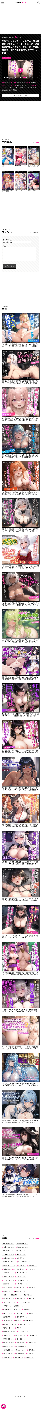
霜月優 (32, 1350)
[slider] (10, 78)
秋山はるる (8, 1258)
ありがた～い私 (10, 1324)
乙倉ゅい (21, 1276)
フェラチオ (10, 87)
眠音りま (28, 1321)
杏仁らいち (8, 1328)
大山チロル (8, 1254)
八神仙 (30, 1354)
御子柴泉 (8, 1251)
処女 (34, 87)
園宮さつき (22, 1317)
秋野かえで (22, 1243)
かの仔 (7, 1306)
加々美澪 (20, 1354)
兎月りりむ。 (9, 1302)
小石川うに (23, 1332)
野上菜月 (7, 1291)
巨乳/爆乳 (5, 90)
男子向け (19, 37)
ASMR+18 (23, 1396)
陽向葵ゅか (8, 1243)
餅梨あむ (21, 1254)
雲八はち (7, 1287)
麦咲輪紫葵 (8, 1317)
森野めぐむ (8, 1339)
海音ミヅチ (8, 1276)
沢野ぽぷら (22, 1284)
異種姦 (15, 90)
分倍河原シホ (24, 1262)
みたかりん (21, 1350)
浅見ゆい (21, 1328)
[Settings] (29, 77)
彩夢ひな (7, 1357)
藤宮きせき (8, 1343)
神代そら (7, 1313)
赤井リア (30, 1357)
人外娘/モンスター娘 (26, 87)
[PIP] (33, 77)
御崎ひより (20, 1291)
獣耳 (10, 90)
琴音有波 (21, 1298)
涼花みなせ (22, 1247)
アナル (4, 87)
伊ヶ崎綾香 (19, 1269)
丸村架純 (33, 83)
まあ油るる (8, 1350)
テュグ (9, 85)
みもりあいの (9, 1265)
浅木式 (31, 1269)
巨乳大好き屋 (21, 83)
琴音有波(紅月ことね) (11, 1309)
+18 (20, 2)
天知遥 (22, 1265)
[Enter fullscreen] (36, 77)
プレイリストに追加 (22, 95)
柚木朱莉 (28, 1309)
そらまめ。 (8, 1280)
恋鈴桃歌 (33, 1265)
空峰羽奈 (19, 1357)
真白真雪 (7, 1321)
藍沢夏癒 (18, 1306)
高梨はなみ (8, 1284)
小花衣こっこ (24, 1302)
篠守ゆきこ (20, 1287)
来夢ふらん (29, 1295)
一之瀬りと (8, 1298)
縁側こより (25, 1324)
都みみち (33, 1313)
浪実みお (7, 1335)
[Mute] (20, 77)
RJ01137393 (7, 58)
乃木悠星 (21, 1339)
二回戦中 (33, 1335)
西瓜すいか (22, 1273)
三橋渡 (32, 1287)
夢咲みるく (8, 1354)
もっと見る (32, 142)
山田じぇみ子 (9, 1262)
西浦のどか (8, 1346)
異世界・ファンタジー (23, 85)
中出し (17, 87)
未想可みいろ (9, 1332)
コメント (20, 246)
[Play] (4, 77)
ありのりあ (20, 1335)
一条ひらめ (20, 1313)
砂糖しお (33, 1298)
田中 (18, 1321)
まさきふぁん (21, 1346)
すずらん (8, 83)
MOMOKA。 (22, 1280)
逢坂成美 (20, 1251)
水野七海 (31, 1343)
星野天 (20, 1343)
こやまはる (8, 1273)
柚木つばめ (8, 1247)
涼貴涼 (7, 1269)
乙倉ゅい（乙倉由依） (12, 1295)
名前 (20, 240)
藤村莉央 (21, 1258)
